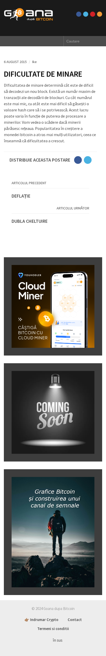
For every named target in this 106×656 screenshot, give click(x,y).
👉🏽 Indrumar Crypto (41, 619)
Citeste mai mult (50, 196)
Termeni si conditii (53, 628)
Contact (75, 619)
